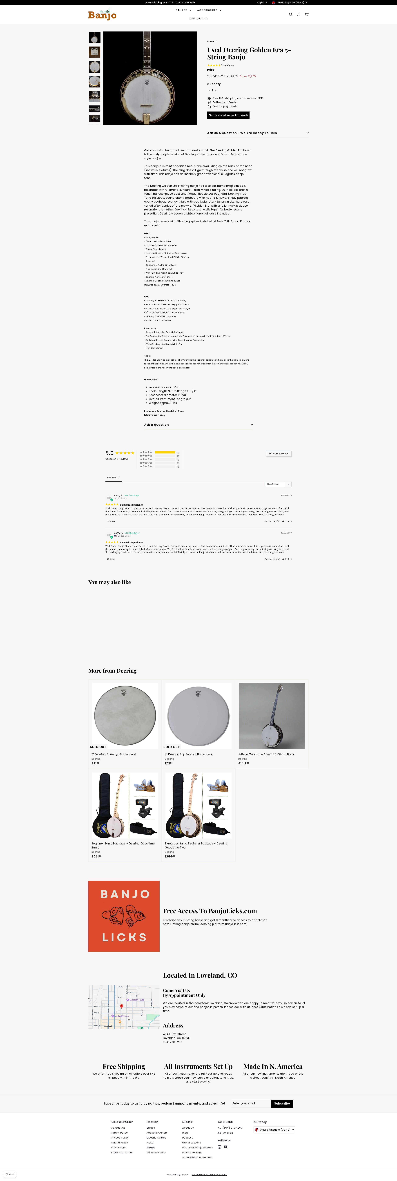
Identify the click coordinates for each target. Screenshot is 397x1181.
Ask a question (156, 424)
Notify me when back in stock (228, 115)
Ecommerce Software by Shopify (209, 1174)
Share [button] (112, 521)
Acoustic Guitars (157, 1132)
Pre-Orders (118, 1147)
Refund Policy (119, 1142)
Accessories (208, 10)
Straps (151, 1147)
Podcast (187, 1137)
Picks (150, 1142)
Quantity (214, 84)
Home (210, 41)
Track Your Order (122, 1152)
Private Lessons (192, 1152)
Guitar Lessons (191, 1142)
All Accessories (156, 1152)
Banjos (182, 10)
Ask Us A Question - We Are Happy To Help (242, 133)
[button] (284, 521)
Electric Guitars (156, 1137)
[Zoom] (150, 78)
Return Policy (119, 1132)
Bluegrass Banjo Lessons (197, 1147)
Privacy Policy (120, 1137)
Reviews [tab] (111, 477)
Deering (126, 670)
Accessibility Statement (197, 1157)
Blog (185, 1132)
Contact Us (198, 18)
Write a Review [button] (280, 453)
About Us (188, 1128)
